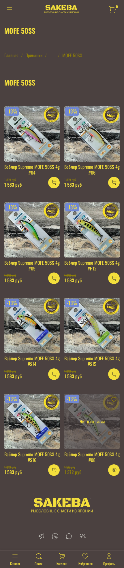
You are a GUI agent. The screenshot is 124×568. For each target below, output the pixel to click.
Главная (11, 55)
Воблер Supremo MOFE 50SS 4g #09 (32, 265)
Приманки (33, 55)
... (52, 55)
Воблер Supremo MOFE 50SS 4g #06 (92, 169)
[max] (69, 537)
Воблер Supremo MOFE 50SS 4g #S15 (92, 361)
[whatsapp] (55, 537)
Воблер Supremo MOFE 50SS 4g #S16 (32, 457)
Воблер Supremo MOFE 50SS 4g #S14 (32, 361)
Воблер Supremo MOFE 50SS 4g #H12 (92, 265)
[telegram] (41, 537)
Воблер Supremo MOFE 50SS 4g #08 (92, 457)
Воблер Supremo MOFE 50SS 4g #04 (32, 169)
